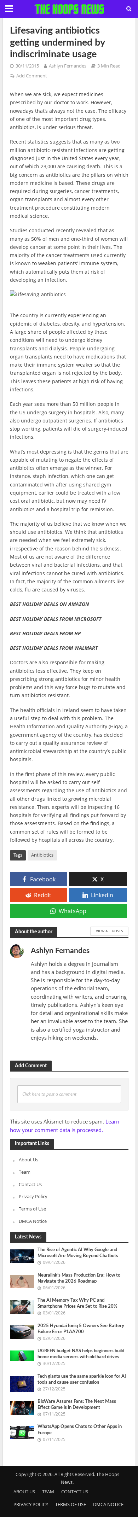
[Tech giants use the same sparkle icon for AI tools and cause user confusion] (22, 1383)
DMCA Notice (33, 1221)
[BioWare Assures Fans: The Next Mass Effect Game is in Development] (22, 1407)
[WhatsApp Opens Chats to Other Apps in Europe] (22, 1432)
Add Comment (31, 76)
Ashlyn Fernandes (67, 66)
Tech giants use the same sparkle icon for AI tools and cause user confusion (82, 1379)
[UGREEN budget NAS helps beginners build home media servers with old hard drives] (22, 1355)
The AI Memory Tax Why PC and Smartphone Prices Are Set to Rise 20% (77, 1303)
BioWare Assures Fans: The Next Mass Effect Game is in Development (77, 1404)
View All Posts (109, 930)
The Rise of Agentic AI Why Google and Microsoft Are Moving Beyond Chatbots (78, 1253)
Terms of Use (32, 1209)
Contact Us (30, 1184)
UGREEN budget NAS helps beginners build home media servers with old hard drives (81, 1354)
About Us (28, 1159)
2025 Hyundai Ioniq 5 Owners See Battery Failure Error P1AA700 (81, 1329)
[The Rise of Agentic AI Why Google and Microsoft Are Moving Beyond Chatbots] (22, 1256)
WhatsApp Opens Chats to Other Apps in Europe (80, 1429)
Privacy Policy (33, 1196)
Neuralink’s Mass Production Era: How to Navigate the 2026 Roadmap (79, 1278)
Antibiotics (42, 855)
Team (24, 1172)
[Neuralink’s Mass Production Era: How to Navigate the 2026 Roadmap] (22, 1281)
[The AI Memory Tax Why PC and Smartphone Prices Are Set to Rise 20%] (22, 1306)
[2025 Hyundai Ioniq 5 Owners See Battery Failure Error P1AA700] (22, 1332)
